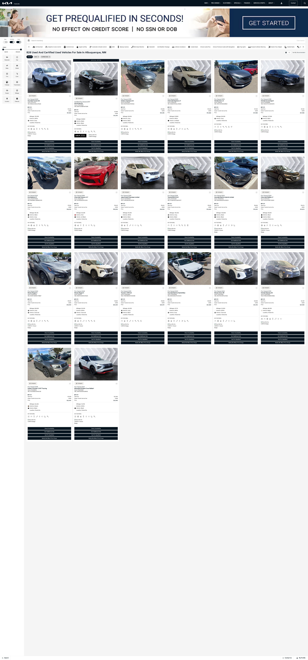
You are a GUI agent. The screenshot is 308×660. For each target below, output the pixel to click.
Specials (237, 3)
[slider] (3, 49)
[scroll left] (29, 47)
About (270, 3)
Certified (12, 39)
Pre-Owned (215, 3)
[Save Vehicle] (70, 96)
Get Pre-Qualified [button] (49, 148)
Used (18, 39)
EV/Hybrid (226, 3)
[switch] (5, 41)
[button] (305, 3)
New (206, 3)
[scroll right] (303, 47)
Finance (247, 3)
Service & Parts (259, 3)
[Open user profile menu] (281, 3)
